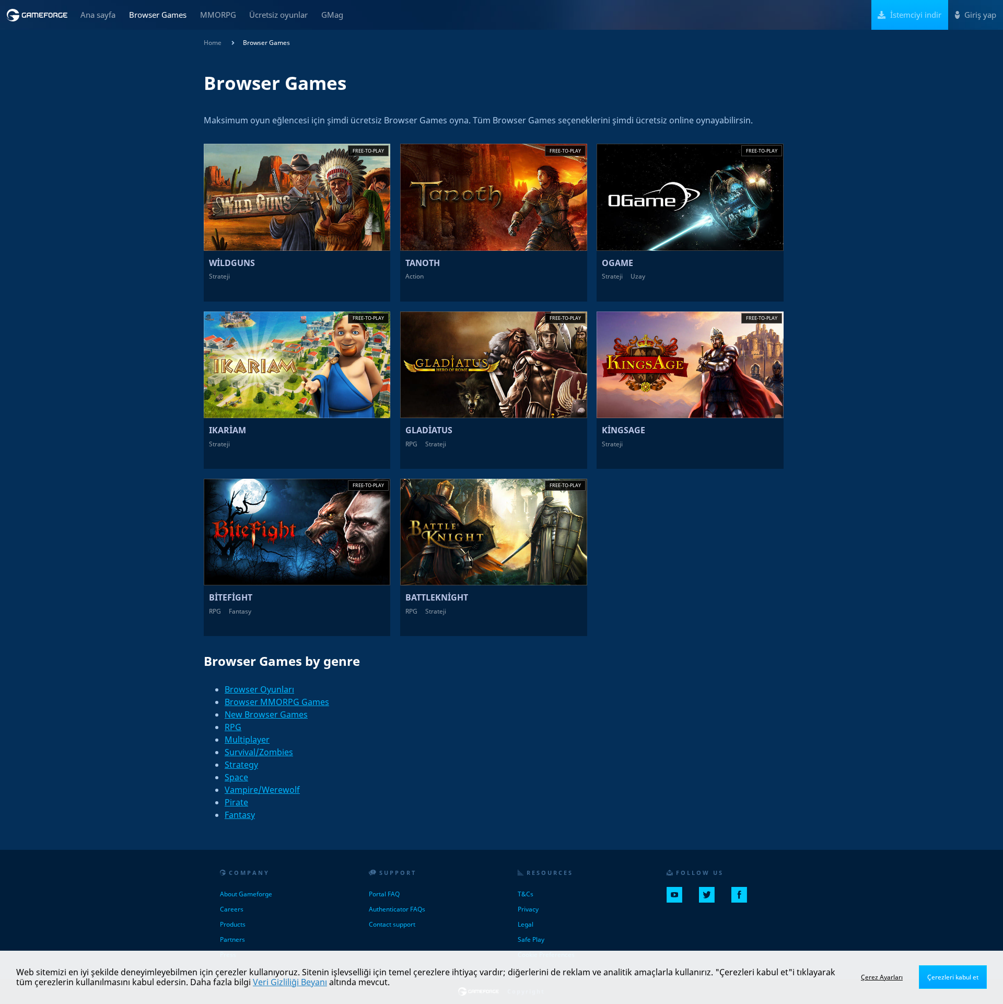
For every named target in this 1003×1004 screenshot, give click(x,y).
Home (212, 42)
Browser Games (157, 14)
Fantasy (240, 815)
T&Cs (525, 894)
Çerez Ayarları (882, 977)
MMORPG (218, 14)
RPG (233, 727)
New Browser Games (266, 714)
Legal (525, 924)
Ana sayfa (97, 14)
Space (236, 777)
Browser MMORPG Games (277, 702)
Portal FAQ (384, 894)
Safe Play (531, 939)
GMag (332, 14)
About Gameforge (246, 894)
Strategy (241, 764)
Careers (231, 909)
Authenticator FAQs (397, 909)
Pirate (236, 802)
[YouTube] (679, 899)
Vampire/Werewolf (262, 789)
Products (233, 924)
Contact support (392, 924)
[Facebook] (743, 899)
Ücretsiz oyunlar (278, 14)
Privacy (528, 909)
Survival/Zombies (259, 752)
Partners (232, 939)
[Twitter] (711, 899)
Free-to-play (368, 150)
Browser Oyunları (259, 689)
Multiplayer (247, 739)
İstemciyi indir (914, 14)
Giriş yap (979, 14)
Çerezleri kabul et (952, 977)
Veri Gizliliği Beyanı (290, 982)
